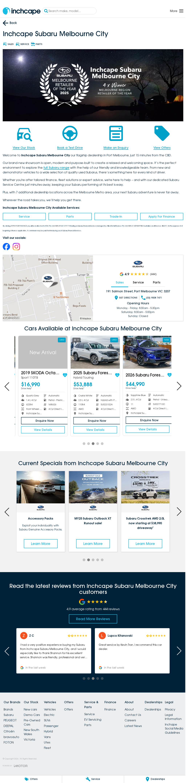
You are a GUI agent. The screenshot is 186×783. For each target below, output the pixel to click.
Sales (118, 281)
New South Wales (33, 729)
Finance (121, 707)
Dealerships (168, 707)
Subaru (9, 712)
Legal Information (12, 766)
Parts (69, 215)
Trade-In (114, 215)
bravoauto (11, 734)
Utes (51, 740)
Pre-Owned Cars (34, 720)
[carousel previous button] (7, 384)
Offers (75, 707)
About (142, 707)
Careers (143, 718)
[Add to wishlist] (62, 373)
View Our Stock (23, 146)
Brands (8, 707)
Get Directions (126, 296)
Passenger (55, 723)
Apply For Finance (159, 215)
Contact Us (146, 712)
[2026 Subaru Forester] (143, 351)
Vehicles (54, 707)
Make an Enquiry (114, 146)
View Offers (159, 146)
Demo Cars (34, 712)
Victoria (31, 737)
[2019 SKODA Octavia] (40, 351)
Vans (51, 734)
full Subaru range (56, 166)
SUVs (51, 718)
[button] (53, 648)
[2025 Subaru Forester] (91, 351)
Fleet (51, 745)
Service (23, 215)
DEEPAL (9, 723)
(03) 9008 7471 (152, 296)
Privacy (9, 759)
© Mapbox (84, 317)
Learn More (40, 541)
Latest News (146, 723)
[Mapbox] (13, 317)
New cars (32, 707)
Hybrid (52, 729)
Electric (53, 712)
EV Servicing (101, 717)
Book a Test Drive (69, 146)
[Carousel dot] (82, 442)
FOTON (9, 740)
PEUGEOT (10, 718)
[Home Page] (22, 11)
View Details (40, 428)
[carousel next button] (176, 384)
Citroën (9, 729)
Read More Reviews (92, 616)
